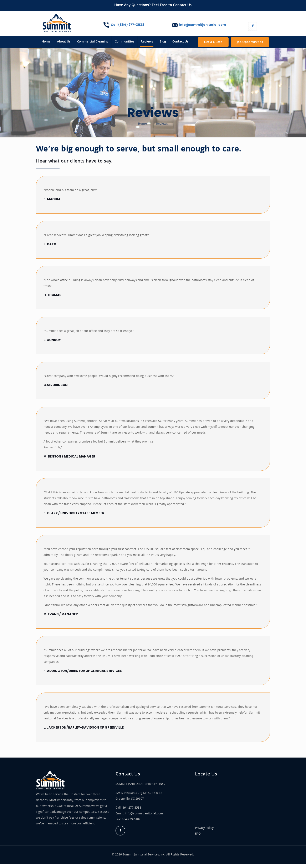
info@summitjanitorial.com (144, 813)
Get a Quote (213, 42)
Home (142, 123)
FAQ (198, 833)
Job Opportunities (250, 42)
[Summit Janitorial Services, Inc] (56, 23)
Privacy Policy (204, 828)
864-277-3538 (131, 807)
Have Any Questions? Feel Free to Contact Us (153, 5)
